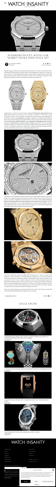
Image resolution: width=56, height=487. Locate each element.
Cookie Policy (36, 484)
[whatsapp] (50, 64)
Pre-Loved (32, 449)
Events (6, 453)
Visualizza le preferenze (47, 481)
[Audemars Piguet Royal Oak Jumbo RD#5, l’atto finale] (28, 417)
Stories (6, 455)
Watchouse (32, 451)
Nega (36, 481)
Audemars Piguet (10, 296)
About (31, 453)
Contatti (31, 455)
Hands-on (7, 457)
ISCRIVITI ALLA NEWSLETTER (11, 465)
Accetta (25, 481)
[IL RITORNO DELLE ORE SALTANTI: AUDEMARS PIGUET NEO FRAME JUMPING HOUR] (28, 385)
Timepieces (7, 449)
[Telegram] (48, 64)
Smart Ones (7, 461)
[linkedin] (46, 64)
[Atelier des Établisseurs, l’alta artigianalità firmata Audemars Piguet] (28, 354)
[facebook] (43, 64)
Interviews (7, 459)
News (6, 451)
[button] (53, 470)
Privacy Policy (33, 459)
